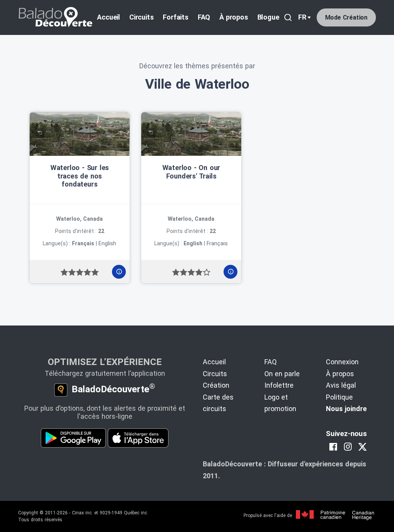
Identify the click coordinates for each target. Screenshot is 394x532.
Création (216, 385)
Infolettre (279, 385)
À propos (233, 17)
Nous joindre (346, 409)
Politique (339, 397)
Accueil (108, 17)
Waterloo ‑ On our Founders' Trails (191, 172)
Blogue (268, 17)
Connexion (342, 362)
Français (217, 243)
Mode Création (346, 17)
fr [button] (302, 17)
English (107, 243)
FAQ (204, 17)
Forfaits (175, 17)
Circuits (141, 17)
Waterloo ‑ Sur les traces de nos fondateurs (79, 176)
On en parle (282, 374)
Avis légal (341, 385)
